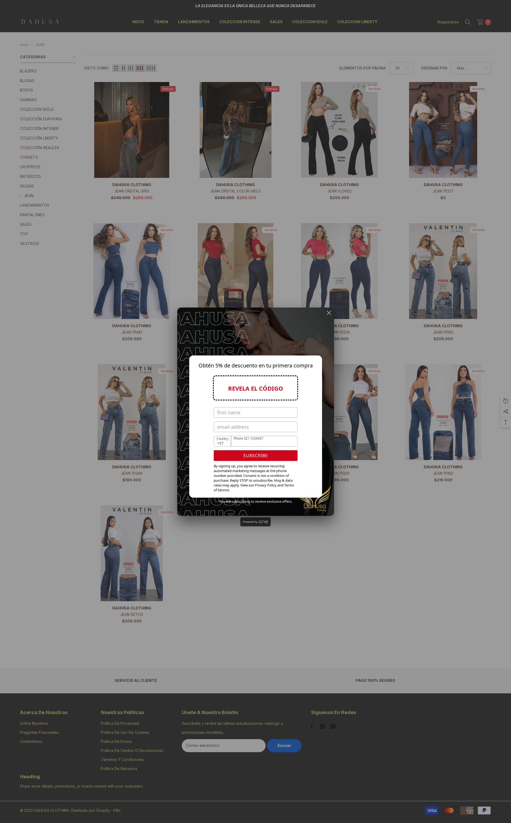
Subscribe (255, 455)
